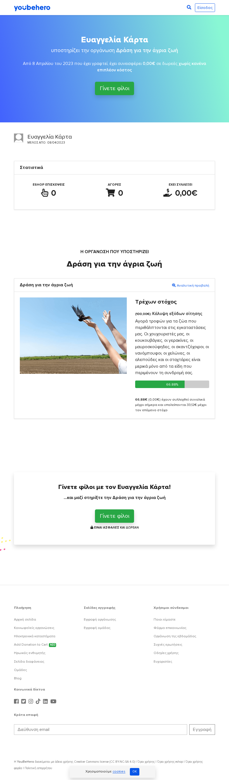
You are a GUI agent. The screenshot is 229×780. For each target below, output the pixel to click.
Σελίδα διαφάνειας (29, 662)
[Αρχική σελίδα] (32, 7)
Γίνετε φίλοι (114, 89)
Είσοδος (205, 7)
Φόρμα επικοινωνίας (170, 628)
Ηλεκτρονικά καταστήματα (34, 636)
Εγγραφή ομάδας (97, 628)
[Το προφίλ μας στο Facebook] (17, 701)
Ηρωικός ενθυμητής (29, 653)
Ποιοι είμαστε (165, 619)
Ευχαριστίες (163, 662)
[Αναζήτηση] (189, 7)
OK (134, 771)
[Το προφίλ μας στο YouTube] (53, 701)
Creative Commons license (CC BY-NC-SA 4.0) (104, 762)
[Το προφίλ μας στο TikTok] (39, 701)
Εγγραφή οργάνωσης (100, 619)
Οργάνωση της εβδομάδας (175, 636)
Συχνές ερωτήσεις (168, 645)
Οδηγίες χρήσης (166, 653)
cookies (119, 772)
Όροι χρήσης (146, 762)
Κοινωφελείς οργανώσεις (34, 628)
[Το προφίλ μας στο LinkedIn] (46, 701)
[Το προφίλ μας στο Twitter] (24, 701)
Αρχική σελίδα (25, 619)
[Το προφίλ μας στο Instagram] (31, 701)
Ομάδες (20, 670)
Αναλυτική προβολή (193, 285)
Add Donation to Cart (34, 645)
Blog (18, 678)
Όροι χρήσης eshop (170, 762)
